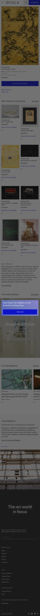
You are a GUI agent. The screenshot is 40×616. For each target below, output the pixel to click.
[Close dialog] (36, 303)
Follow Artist (20, 312)
